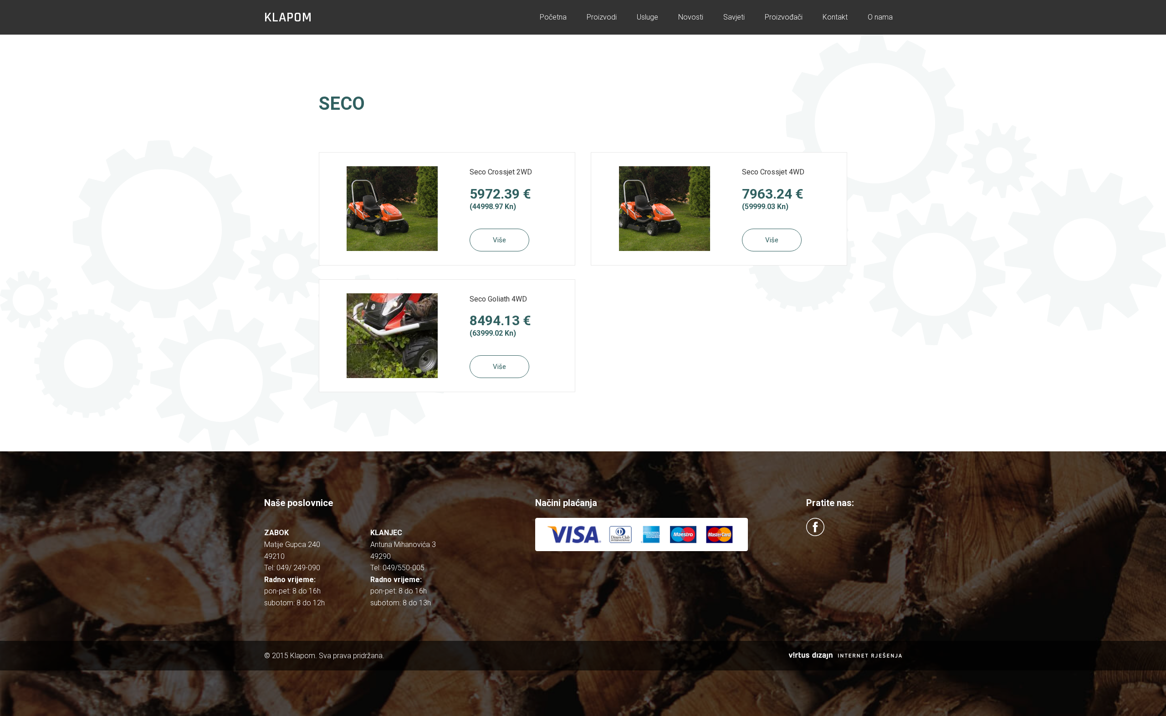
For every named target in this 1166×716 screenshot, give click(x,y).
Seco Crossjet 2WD (501, 172)
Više (499, 240)
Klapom (288, 17)
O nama (880, 17)
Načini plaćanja (566, 502)
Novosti (690, 17)
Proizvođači (784, 17)
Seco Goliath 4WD (498, 299)
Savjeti (734, 17)
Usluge (647, 17)
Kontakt (835, 17)
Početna (553, 17)
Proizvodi (602, 17)
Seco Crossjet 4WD (773, 172)
